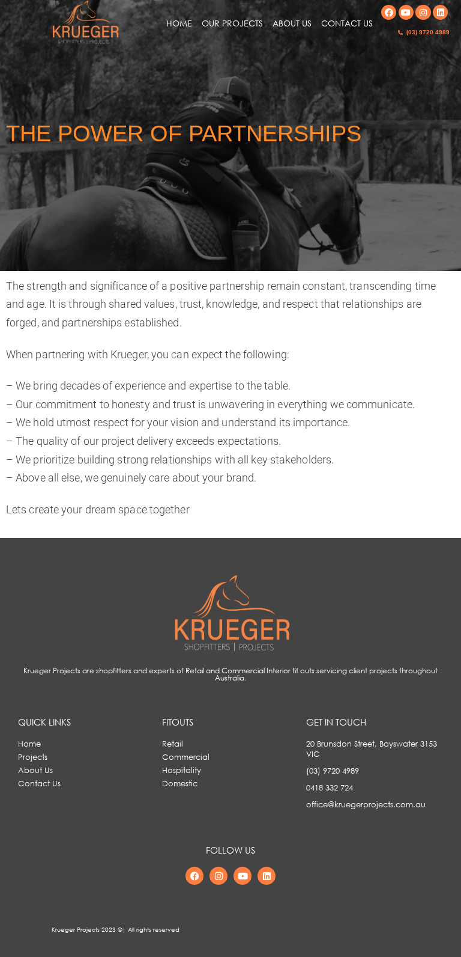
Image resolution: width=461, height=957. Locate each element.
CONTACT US (347, 23)
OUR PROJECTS (232, 23)
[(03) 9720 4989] (400, 32)
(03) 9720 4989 (428, 32)
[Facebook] (388, 12)
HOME (179, 23)
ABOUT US (292, 23)
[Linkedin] (440, 12)
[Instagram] (422, 12)
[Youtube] (406, 12)
